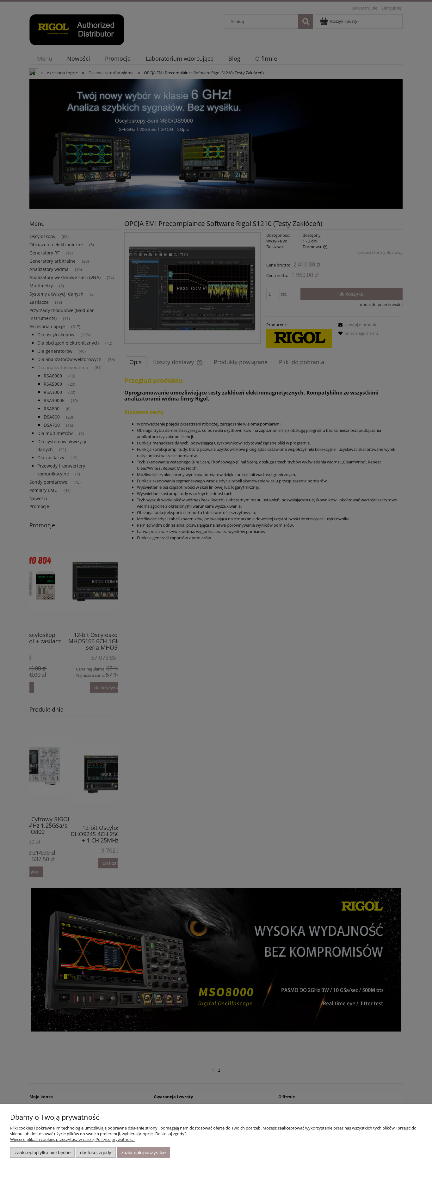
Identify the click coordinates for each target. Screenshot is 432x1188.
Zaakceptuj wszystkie (143, 1152)
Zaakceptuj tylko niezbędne (43, 1152)
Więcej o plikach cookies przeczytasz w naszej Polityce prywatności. (72, 1139)
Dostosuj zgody (95, 1152)
